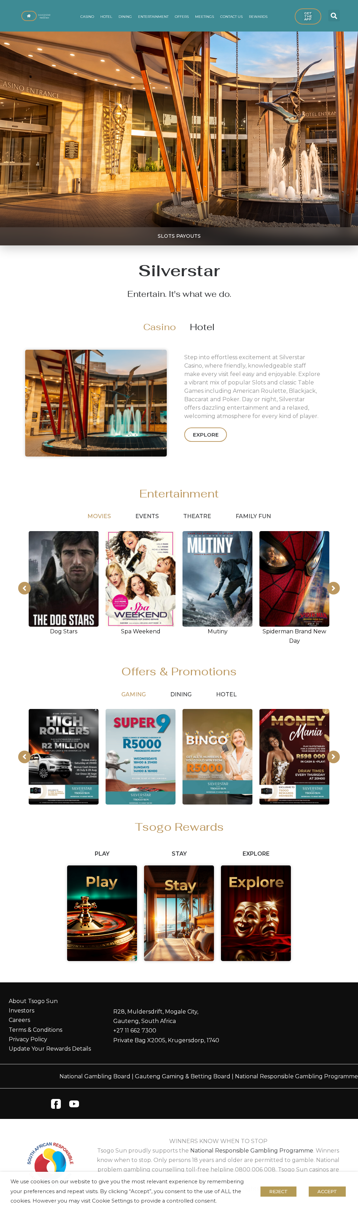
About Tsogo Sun (33, 1001)
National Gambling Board (94, 1076)
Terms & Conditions (35, 1029)
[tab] (159, 327)
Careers (19, 1020)
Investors (21, 1010)
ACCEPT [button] (327, 1191)
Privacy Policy (28, 1039)
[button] (334, 15)
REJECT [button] (278, 1191)
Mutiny (218, 631)
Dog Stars (63, 631)
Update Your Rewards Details (50, 1048)
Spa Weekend (140, 631)
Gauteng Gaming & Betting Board (182, 1076)
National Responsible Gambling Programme (296, 1076)
